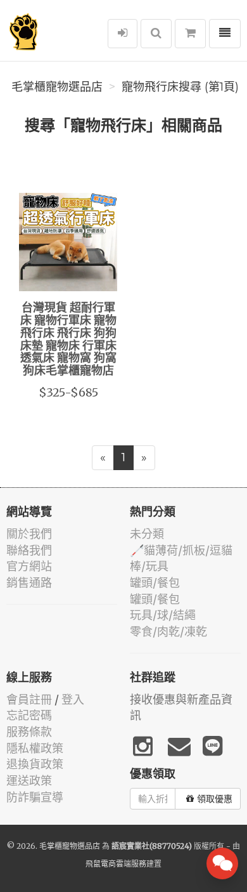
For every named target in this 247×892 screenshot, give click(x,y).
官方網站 (29, 566)
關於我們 (29, 534)
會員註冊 (29, 699)
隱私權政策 (34, 748)
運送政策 (29, 780)
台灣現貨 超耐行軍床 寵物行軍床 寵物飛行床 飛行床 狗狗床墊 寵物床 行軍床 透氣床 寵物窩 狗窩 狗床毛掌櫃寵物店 (68, 340)
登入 (72, 699)
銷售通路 (29, 582)
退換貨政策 (34, 764)
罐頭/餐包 (155, 582)
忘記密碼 (29, 715)
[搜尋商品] (156, 33)
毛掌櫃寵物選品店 (57, 87)
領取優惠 (214, 798)
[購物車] (190, 33)
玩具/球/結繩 (163, 615)
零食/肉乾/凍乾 (168, 631)
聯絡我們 (29, 550)
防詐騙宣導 (34, 797)
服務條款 (29, 732)
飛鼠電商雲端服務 (116, 864)
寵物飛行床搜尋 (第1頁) (180, 87)
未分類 (147, 534)
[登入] (122, 33)
